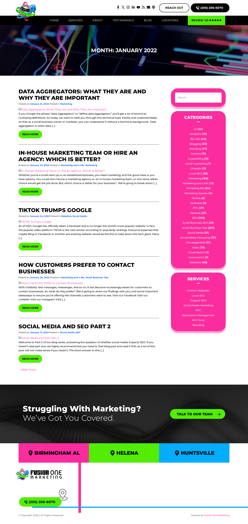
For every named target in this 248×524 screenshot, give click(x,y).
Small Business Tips (97, 277)
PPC (195, 207)
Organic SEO (198, 300)
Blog (148, 20)
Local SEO (195, 173)
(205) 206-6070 (211, 7)
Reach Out (174, 7)
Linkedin (195, 168)
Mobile (196, 198)
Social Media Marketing (195, 237)
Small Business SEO (195, 222)
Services (75, 20)
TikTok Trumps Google (55, 210)
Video (195, 247)
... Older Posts (27, 369)
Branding (195, 148)
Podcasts (196, 203)
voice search (196, 257)
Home (54, 20)
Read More (30, 134)
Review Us (199, 20)
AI (195, 129)
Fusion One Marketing (216, 515)
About (97, 20)
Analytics (195, 134)
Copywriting (195, 158)
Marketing (66, 103)
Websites (66, 216)
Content (195, 153)
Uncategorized (195, 242)
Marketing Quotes (196, 193)
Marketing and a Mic (72, 165)
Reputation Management (198, 315)
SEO (78, 332)
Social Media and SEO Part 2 (65, 326)
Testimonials (123, 20)
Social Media (80, 216)
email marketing (196, 163)
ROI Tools (198, 320)
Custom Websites (198, 290)
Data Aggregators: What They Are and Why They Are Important (82, 94)
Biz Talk (195, 139)
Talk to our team (195, 414)
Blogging (195, 143)
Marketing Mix (195, 188)
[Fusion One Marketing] (39, 474)
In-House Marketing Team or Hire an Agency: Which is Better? (78, 155)
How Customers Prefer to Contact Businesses (76, 268)
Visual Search (196, 252)
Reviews (195, 213)
